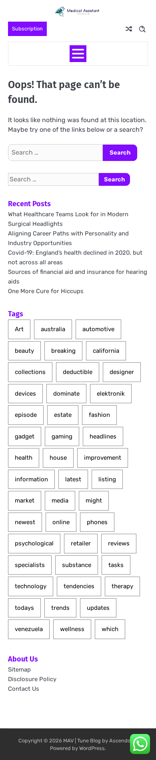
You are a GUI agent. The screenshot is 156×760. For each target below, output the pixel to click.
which (110, 629)
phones (97, 522)
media (60, 500)
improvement (102, 457)
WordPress (92, 748)
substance (76, 565)
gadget (24, 436)
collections (30, 372)
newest (25, 522)
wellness (72, 629)
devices (25, 393)
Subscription (27, 29)
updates (98, 607)
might (94, 500)
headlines (103, 436)
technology (30, 586)
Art (19, 329)
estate (63, 414)
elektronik (111, 393)
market (24, 500)
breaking (63, 350)
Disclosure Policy (32, 679)
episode (26, 414)
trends (60, 607)
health (23, 457)
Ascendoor (122, 741)
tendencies (79, 586)
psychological (34, 543)
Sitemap (19, 669)
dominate (66, 393)
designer (122, 372)
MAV (68, 741)
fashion (99, 414)
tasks (116, 565)
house (58, 457)
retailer (81, 543)
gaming (62, 436)
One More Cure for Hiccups (46, 291)
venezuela (29, 629)
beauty (24, 350)
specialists (30, 565)
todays (24, 607)
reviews (119, 543)
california (106, 350)
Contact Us (23, 688)
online (61, 522)
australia (53, 329)
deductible (77, 372)
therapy (122, 586)
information (31, 479)
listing (107, 479)
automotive (98, 329)
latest (73, 479)
